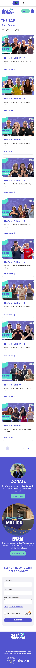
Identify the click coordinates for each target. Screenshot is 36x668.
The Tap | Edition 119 (14, 57)
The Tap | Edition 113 (14, 303)
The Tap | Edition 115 (14, 221)
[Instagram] (25, 661)
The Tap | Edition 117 (14, 139)
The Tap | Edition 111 (14, 384)
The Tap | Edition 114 (14, 262)
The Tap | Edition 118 (14, 98)
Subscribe (18, 620)
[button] (23, 3)
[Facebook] (19, 661)
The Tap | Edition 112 (14, 343)
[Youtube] (28, 661)
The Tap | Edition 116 (14, 180)
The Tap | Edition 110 (14, 425)
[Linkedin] (22, 661)
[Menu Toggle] (32, 11)
